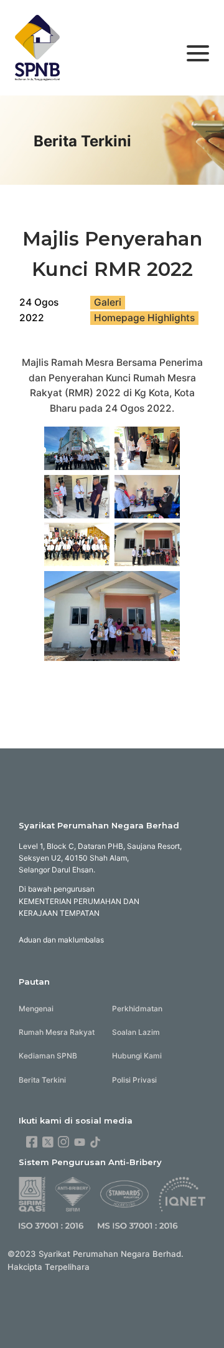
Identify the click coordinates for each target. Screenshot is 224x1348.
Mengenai (36, 1008)
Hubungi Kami (137, 1055)
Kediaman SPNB (48, 1055)
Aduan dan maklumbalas (61, 939)
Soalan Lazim (136, 1032)
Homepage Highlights (144, 318)
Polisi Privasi (134, 1079)
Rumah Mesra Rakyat (57, 1032)
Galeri (107, 302)
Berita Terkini (42, 1079)
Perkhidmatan (137, 1008)
